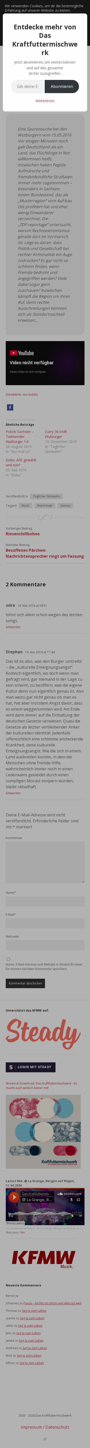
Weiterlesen (45, 100)
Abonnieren (62, 86)
